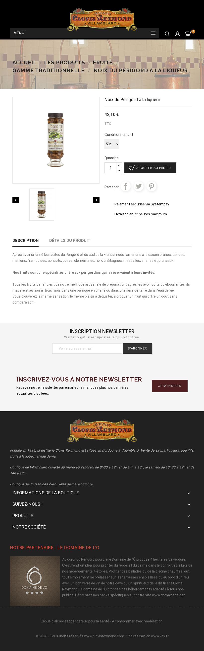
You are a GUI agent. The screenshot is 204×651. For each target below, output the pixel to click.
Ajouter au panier (153, 168)
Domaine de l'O (81, 547)
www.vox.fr (160, 636)
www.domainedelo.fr (168, 595)
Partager (126, 186)
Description (25, 240)
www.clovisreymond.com (104, 636)
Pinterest (151, 186)
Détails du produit (69, 240)
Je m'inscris (169, 386)
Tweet (139, 186)
